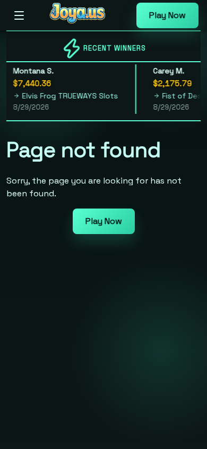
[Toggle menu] (19, 15)
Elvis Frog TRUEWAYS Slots (67, 96)
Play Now (167, 15)
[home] (83, 23)
